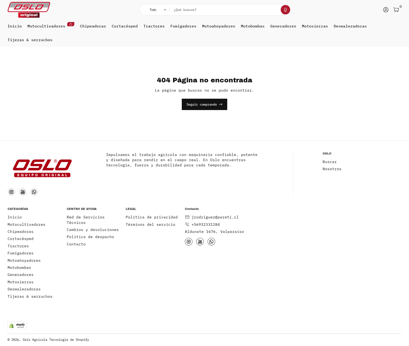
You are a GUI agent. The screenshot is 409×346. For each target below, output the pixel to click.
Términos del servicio (150, 224)
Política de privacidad (152, 217)
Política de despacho (90, 236)
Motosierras (315, 26)
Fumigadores (183, 26)
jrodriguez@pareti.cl (215, 217)
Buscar (330, 161)
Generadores (283, 26)
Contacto (76, 244)
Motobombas (253, 26)
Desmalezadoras (350, 26)
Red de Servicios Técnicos (86, 220)
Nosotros (332, 168)
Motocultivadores (46, 26)
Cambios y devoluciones (93, 229)
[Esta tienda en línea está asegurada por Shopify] (17, 326)
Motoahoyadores (218, 26)
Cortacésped (125, 26)
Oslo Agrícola (35, 339)
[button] (285, 9)
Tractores (154, 26)
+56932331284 (205, 224)
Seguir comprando (202, 104)
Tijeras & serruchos (30, 39)
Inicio (15, 26)
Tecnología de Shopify (69, 339)
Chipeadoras (93, 26)
